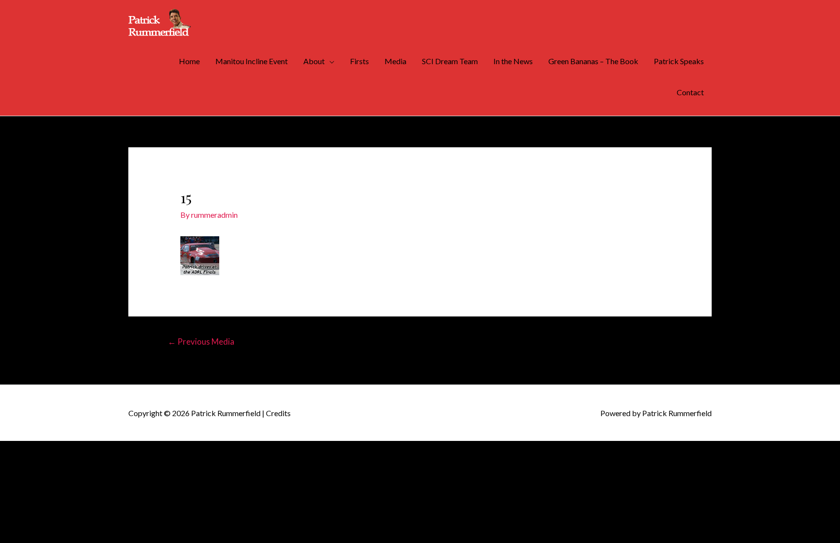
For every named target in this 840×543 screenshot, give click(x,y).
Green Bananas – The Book (593, 61)
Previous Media (201, 341)
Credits (278, 413)
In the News (513, 61)
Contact (690, 92)
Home (189, 61)
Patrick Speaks (679, 61)
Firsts (359, 61)
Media (395, 61)
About (314, 61)
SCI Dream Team (450, 61)
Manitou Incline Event (251, 61)
